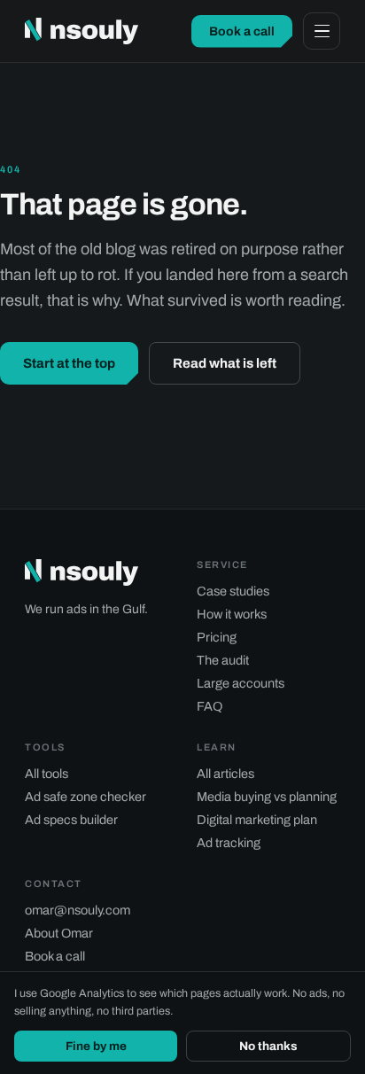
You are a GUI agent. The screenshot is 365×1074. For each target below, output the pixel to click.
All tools (46, 774)
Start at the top (69, 363)
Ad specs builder (71, 820)
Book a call (242, 31)
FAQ (209, 706)
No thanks (268, 1046)
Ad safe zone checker (85, 797)
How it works (232, 614)
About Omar (59, 933)
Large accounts (240, 683)
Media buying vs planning (267, 797)
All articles (225, 774)
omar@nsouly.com (77, 910)
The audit (223, 660)
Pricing (217, 637)
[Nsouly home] (81, 31)
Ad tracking (228, 843)
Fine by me (96, 1046)
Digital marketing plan (257, 820)
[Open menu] (321, 31)
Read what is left (224, 363)
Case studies (233, 591)
